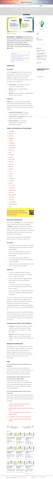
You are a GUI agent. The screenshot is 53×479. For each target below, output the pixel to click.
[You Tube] (41, 5)
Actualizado (11, 131)
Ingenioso (11, 157)
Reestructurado (12, 190)
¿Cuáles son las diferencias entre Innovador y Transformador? (20, 438)
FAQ (13, 61)
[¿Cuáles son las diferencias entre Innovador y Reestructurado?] (11, 463)
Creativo (11, 140)
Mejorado (11, 166)
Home (15, 5)
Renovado (11, 192)
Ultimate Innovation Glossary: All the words (11, 477)
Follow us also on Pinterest (40, 76)
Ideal (10, 152)
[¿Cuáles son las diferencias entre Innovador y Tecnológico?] (11, 448)
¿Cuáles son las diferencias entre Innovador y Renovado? (29, 452)
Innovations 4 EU (26, 2)
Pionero (10, 175)
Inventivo (11, 164)
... (19, 443)
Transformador (12, 201)
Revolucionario (12, 194)
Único (10, 206)
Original (10, 173)
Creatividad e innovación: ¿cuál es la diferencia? (20, 416)
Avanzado (11, 135)
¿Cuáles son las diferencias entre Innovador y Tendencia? (29, 438)
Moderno (11, 168)
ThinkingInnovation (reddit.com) (43, 69)
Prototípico (11, 180)
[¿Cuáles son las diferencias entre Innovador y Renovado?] (29, 448)
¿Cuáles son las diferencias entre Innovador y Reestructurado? (11, 466)
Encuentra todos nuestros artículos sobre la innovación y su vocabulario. (17, 212)
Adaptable (11, 133)
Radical (10, 183)
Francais (23, 5)
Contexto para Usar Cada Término (20, 58)
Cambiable (11, 138)
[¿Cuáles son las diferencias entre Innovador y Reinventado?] (20, 463)
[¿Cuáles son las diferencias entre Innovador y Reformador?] (29, 463)
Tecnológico (11, 197)
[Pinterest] (39, 5)
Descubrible (11, 142)
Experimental (12, 147)
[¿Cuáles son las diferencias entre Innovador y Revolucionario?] (20, 448)
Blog (17, 5)
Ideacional (11, 150)
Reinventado (12, 187)
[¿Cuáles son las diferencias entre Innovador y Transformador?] (20, 435)
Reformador (11, 185)
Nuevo (10, 171)
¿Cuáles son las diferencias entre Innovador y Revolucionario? (20, 452)
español (26, 5)
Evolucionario (12, 145)
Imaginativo (11, 154)
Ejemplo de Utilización (17, 60)
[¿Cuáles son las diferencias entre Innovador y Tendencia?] (29, 435)
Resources (29, 5)
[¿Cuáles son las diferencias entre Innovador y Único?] (11, 435)
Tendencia (11, 199)
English (20, 5)
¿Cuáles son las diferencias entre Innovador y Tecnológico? (11, 452)
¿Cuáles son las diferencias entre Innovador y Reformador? (29, 466)
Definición (14, 53)
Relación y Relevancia (17, 56)
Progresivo (11, 178)
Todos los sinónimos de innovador (21, 55)
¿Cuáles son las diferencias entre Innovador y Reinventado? (20, 466)
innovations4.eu (24, 13)
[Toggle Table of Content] (29, 52)
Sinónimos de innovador (26, 14)
